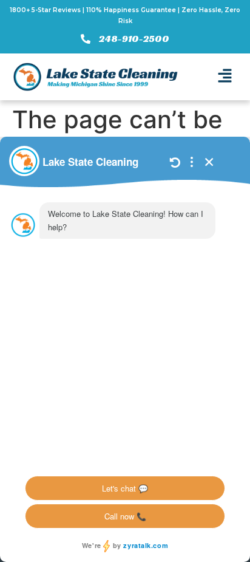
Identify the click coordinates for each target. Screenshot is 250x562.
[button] (224, 77)
